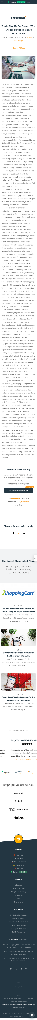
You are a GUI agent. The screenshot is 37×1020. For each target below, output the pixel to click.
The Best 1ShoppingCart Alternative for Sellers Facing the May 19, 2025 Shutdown (18, 946)
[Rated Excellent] (16, 2)
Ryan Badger (18, 40)
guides (29, 37)
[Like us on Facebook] (21, 969)
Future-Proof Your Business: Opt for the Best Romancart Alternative (18, 959)
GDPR (18, 898)
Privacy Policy (18, 895)
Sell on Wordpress (18, 932)
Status (18, 982)
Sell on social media (19, 925)
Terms (18, 991)
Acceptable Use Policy (18, 892)
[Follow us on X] (16, 969)
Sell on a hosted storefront (18, 922)
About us (18, 885)
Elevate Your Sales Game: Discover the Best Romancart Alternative (18, 952)
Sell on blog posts (18, 918)
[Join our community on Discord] (11, 969)
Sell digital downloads (18, 928)
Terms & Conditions (18, 888)
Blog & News (18, 902)
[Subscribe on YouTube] (26, 969)
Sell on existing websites (18, 915)
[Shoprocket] (18, 840)
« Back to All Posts (18, 48)
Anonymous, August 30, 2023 (23, 759)
